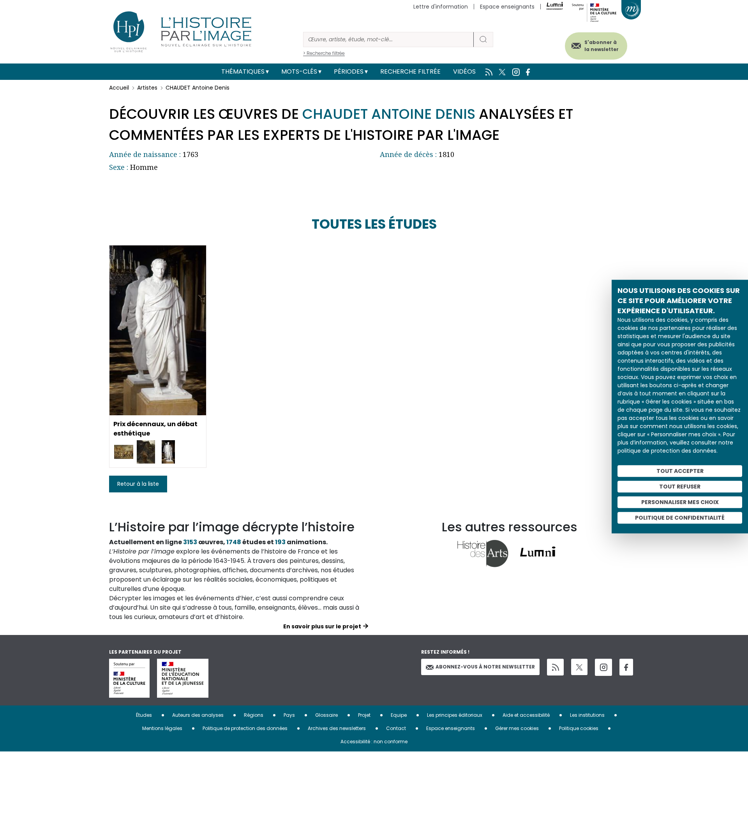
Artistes (147, 88)
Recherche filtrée (410, 71)
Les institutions (587, 715)
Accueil (119, 88)
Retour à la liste (138, 484)
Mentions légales (162, 728)
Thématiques (243, 71)
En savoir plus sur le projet (322, 626)
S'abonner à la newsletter (601, 46)
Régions (253, 715)
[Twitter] (579, 667)
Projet (364, 715)
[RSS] (555, 667)
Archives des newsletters (337, 728)
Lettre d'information (440, 6)
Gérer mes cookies (517, 728)
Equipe (399, 715)
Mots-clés (299, 71)
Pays (289, 715)
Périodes (348, 71)
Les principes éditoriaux (454, 715)
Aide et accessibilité (526, 715)
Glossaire (326, 715)
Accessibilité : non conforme (374, 741)
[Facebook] (626, 667)
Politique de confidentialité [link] (680, 518)
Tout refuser (679, 486)
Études (144, 715)
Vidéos (464, 71)
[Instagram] (603, 667)
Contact (396, 728)
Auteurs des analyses (198, 715)
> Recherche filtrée (324, 53)
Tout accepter (680, 471)
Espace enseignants (507, 6)
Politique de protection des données (245, 728)
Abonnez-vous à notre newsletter (485, 666)
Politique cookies (578, 728)
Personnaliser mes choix (680, 502)
